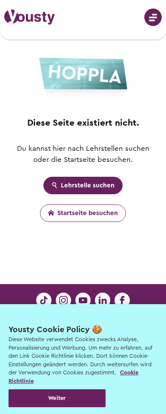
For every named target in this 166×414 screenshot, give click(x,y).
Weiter (57, 398)
